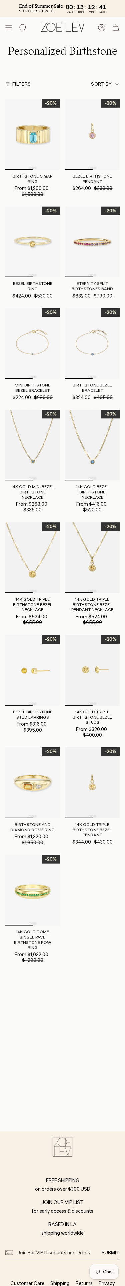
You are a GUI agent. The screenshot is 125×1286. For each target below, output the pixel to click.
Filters (21, 84)
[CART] (116, 27)
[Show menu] (8, 27)
